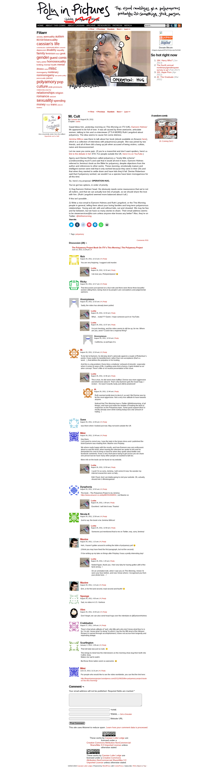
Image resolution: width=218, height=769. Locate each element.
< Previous (100, 29)
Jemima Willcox (76, 139)
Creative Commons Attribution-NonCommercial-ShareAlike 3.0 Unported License (109, 743)
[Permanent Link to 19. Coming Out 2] (166, 139)
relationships (46, 92)
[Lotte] (84, 275)
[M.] (74, 357)
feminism (50, 53)
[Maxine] (74, 547)
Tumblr (172, 25)
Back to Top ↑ (142, 766)
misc (52, 68)
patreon (49, 78)
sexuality (45, 100)
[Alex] (74, 617)
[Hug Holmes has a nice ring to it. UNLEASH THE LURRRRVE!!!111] (109, 89)
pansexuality (41, 78)
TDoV (48, 105)
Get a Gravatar (126, 714)
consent (62, 47)
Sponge (84, 596)
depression (41, 50)
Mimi (82, 433)
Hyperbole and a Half (51, 136)
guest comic (58, 58)
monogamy (42, 72)
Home (40, 25)
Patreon (117, 25)
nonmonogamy (45, 75)
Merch (128, 25)
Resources (104, 25)
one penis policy (60, 75)
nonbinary (53, 72)
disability (51, 50)
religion (59, 93)
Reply (105, 259)
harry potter (41, 62)
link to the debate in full (80, 154)
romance (43, 96)
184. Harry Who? (165, 60)
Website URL (116, 718)
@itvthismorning (84, 216)
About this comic (56, 25)
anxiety (40, 37)
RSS (179, 25)
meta (46, 69)
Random (110, 29)
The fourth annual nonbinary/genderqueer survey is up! (168, 67)
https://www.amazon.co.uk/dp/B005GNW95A (98, 495)
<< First (91, 29)
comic (78, 122)
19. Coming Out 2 (166, 141)
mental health (50, 65)
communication (52, 47)
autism (59, 36)
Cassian (74, 119)
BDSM (40, 40)
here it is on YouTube (133, 154)
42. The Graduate (165, 77)
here (144, 139)
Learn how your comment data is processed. (127, 727)
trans (54, 104)
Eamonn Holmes (139, 127)
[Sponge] (74, 603)
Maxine (84, 539)
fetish (58, 54)
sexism (53, 96)
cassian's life (48, 43)
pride (50, 87)
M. (81, 350)
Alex (82, 609)
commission (41, 47)
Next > (119, 29)
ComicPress (118, 766)
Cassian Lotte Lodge (115, 738)
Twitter (176, 25)
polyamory (47, 81)
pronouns (57, 87)
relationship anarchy (44, 90)
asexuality (49, 36)
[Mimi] (74, 440)
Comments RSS (142, 240)
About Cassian (76, 25)
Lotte (93, 268)
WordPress (106, 766)
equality (60, 50)
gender (43, 57)
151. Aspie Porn (164, 72)
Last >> (127, 29)
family (41, 53)
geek (62, 53)
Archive (91, 25)
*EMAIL (121, 714)
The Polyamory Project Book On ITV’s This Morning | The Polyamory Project (107, 248)
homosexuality (56, 61)
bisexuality (51, 39)
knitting (40, 65)
